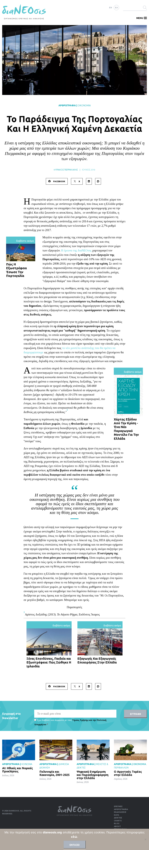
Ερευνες (118, 806)
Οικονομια (84, 105)
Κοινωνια (26, 764)
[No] (145, 839)
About (117, 826)
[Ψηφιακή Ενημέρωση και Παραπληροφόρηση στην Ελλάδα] (93, 749)
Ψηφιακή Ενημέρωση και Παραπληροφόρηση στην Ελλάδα (92, 775)
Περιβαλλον (121, 767)
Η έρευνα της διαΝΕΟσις (76, 250)
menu (139, 18)
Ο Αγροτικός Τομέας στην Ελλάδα (128, 773)
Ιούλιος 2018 (88, 169)
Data (116, 815)
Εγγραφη (135, 714)
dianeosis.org (52, 832)
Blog (116, 823)
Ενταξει (75, 845)
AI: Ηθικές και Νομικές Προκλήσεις (17, 769)
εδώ (74, 836)
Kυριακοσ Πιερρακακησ (66, 169)
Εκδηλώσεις (120, 812)
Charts (118, 821)
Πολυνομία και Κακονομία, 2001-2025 (54, 773)
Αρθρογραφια (67, 105)
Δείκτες (118, 818)
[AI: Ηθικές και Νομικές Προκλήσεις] (18, 749)
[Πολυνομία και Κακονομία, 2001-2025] (55, 749)
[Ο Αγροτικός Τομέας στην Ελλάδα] (130, 749)
